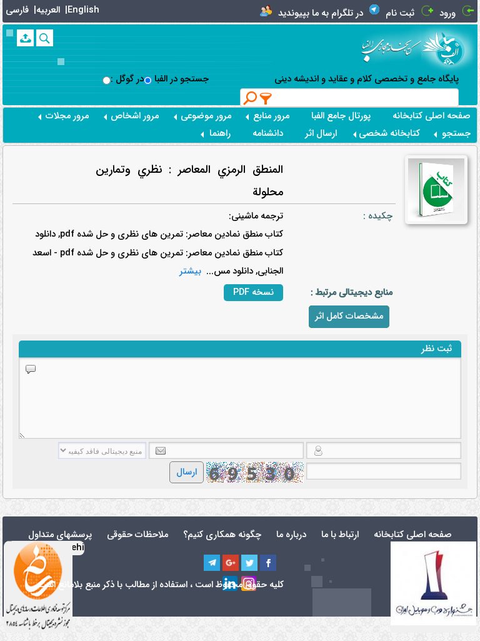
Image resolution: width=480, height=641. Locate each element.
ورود (447, 13)
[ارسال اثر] (25, 37)
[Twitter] (249, 563)
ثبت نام (400, 13)
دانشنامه (267, 133)
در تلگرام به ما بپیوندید (320, 13)
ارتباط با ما (340, 535)
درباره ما (291, 535)
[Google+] (230, 563)
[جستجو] (44, 37)
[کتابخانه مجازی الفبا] (449, 48)
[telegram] (212, 563)
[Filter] (266, 98)
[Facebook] (268, 563)
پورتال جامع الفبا (341, 116)
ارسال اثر (321, 133)
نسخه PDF (253, 292)
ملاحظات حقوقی (137, 535)
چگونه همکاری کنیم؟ (222, 535)
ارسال (186, 472)
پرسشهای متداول (60, 535)
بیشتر (190, 271)
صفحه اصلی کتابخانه (431, 116)
